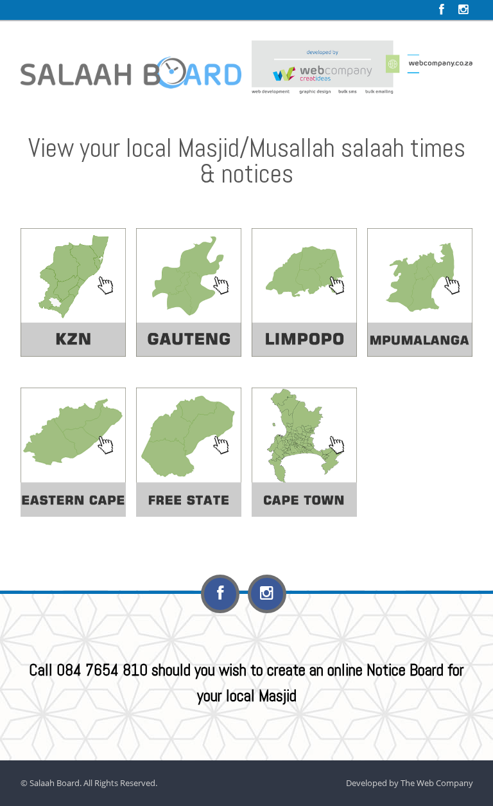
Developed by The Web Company (409, 783)
